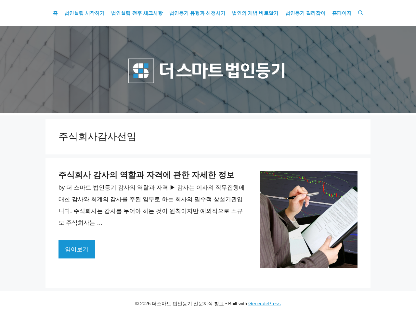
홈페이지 (342, 13)
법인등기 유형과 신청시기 (197, 13)
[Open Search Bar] (360, 13)
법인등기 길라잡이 (305, 13)
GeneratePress (264, 303)
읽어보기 (76, 249)
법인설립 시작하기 (84, 13)
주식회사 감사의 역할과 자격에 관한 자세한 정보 (146, 174)
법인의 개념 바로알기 (255, 13)
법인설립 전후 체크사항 (136, 13)
